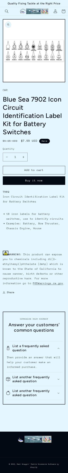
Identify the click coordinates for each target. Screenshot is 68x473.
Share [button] (10, 292)
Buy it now (34, 180)
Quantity (8, 148)
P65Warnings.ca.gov (48, 283)
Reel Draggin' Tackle (27, 464)
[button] (7, 11)
